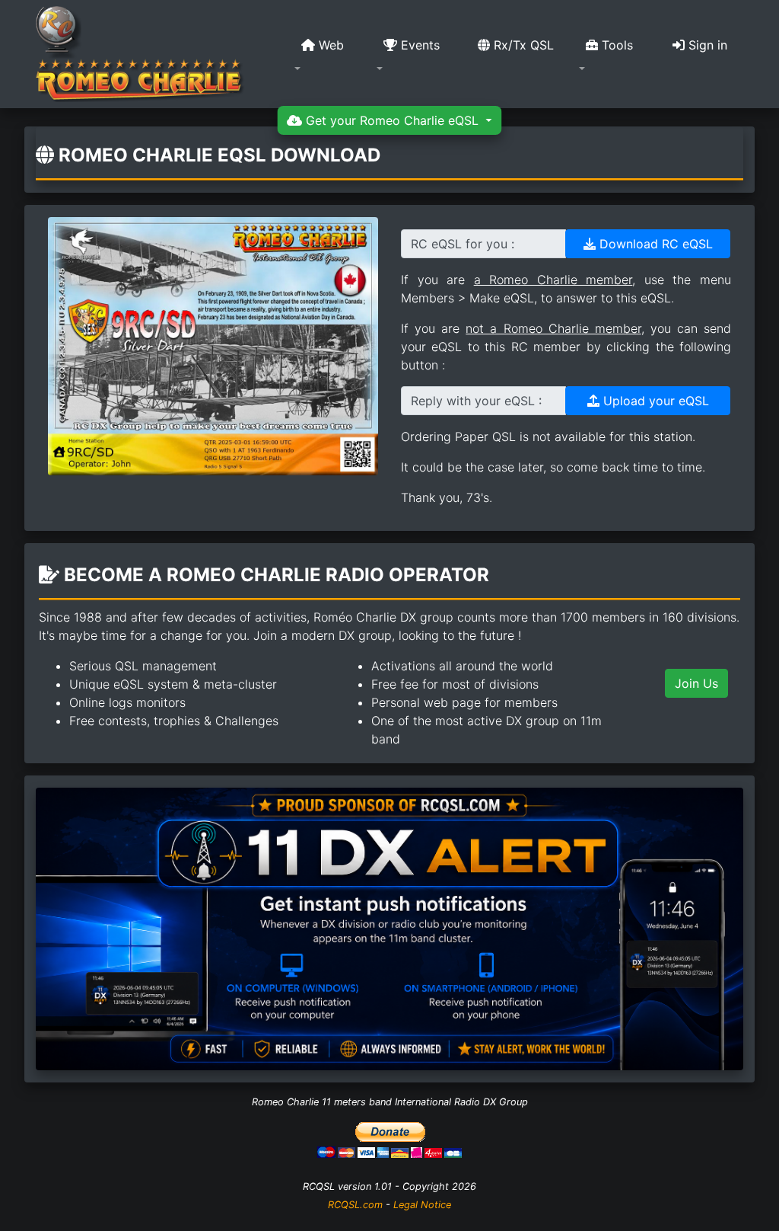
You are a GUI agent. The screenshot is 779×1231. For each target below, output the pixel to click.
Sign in (706, 45)
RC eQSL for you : (462, 243)
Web (329, 45)
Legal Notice (422, 1204)
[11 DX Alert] (389, 927)
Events (418, 45)
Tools (615, 45)
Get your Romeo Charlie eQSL (392, 120)
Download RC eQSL (654, 243)
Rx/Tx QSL (522, 45)
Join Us (696, 683)
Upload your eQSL (654, 400)
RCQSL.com (355, 1204)
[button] (326, 54)
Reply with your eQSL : (476, 400)
